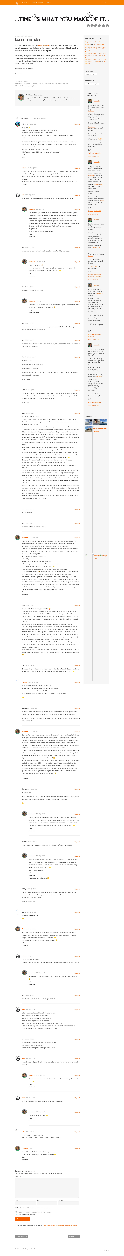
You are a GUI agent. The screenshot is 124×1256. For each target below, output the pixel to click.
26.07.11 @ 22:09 (32, 168)
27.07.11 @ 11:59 (29, 523)
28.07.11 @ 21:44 (29, 1131)
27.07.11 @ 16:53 (33, 708)
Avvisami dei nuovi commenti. (27, 1214)
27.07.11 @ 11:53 (29, 509)
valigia (28, 86)
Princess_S (25, 682)
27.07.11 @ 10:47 (30, 390)
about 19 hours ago (93, 156)
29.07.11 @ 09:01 (33, 1148)
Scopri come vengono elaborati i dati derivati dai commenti (60, 1225)
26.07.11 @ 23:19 (30, 195)
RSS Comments (88, 25)
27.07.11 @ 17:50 (40, 856)
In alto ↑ (106, 1250)
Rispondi (77, 124)
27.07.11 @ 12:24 (33, 537)
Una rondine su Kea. (96, 42)
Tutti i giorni (26, 81)
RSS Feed (92, 25)
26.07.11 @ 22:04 (32, 124)
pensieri (55, 83)
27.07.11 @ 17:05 (33, 789)
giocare (33, 83)
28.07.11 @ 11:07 (30, 956)
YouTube (99, 25)
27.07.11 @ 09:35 (29, 287)
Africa (21, 83)
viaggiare (33, 86)
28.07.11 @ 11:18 (29, 995)
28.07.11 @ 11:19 (30, 1009)
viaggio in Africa (43, 45)
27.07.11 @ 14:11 (30, 665)
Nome (17, 1200)
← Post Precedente (21, 1236)
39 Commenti (28, 36)
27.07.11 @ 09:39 (29, 323)
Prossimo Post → (74, 1236)
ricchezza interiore (63, 83)
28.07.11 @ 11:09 (40, 973)
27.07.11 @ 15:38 (33, 682)
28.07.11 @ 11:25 (30, 1058)
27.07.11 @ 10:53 (30, 413)
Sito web (60, 1200)
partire (51, 83)
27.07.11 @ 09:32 (40, 261)
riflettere (23, 86)
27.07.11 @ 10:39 (31, 357)
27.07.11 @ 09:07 (40, 209)
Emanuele (39, 95)
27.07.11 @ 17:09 (32, 841)
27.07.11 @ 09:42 (29, 340)
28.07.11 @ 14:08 (30, 1097)
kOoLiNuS (88, 44)
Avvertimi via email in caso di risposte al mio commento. (33, 1208)
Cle (23, 1131)
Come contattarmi (38, 2)
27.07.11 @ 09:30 (29, 247)
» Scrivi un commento (39, 119)
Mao (23, 195)
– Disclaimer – (24, 2)
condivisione (27, 83)
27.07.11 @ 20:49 (31, 889)
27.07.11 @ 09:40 (40, 301)
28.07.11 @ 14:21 (40, 1112)
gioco (36, 83)
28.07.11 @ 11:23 (29, 1039)
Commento (18, 1176)
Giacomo (24, 168)
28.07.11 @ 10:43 (33, 929)
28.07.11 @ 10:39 (31, 912)
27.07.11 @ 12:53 (30, 605)
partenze (46, 83)
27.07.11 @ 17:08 (40, 814)
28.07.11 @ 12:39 (40, 1075)
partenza (41, 83)
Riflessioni (18, 86)
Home (17, 2)
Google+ (103, 25)
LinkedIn (95, 25)
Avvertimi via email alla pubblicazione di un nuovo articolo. (34, 1212)
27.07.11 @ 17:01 (33, 731)
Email (39, 1200)
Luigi (86, 42)
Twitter (107, 25)
